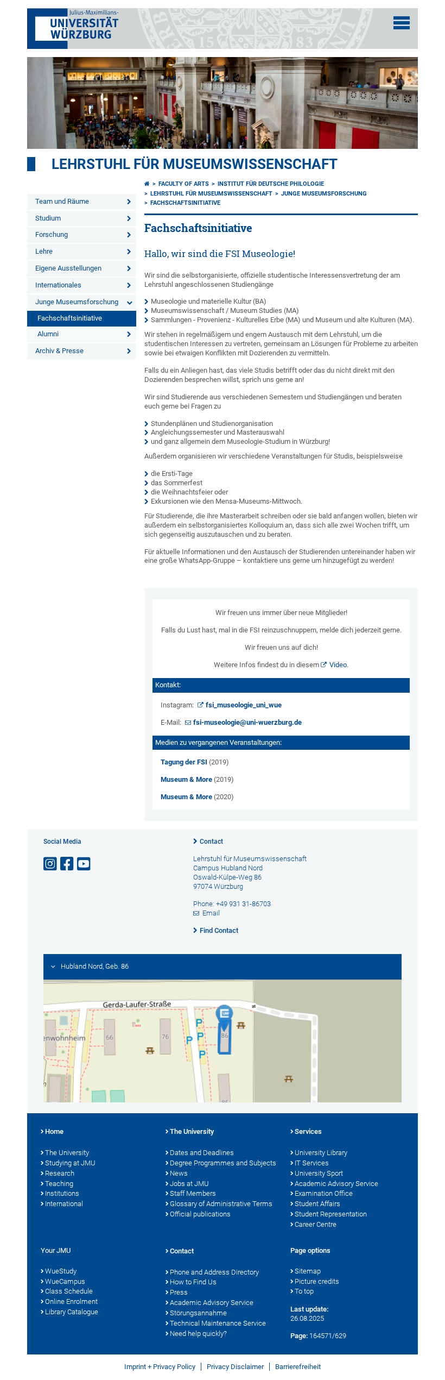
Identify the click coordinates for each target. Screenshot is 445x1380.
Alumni (48, 334)
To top (304, 1291)
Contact (211, 841)
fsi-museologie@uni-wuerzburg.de (247, 722)
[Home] (147, 183)
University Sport (319, 1173)
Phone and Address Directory (214, 1272)
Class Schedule (69, 1291)
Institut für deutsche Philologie (271, 183)
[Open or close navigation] (401, 22)
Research (59, 1173)
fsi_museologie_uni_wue (244, 705)
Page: (299, 1336)
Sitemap (308, 1271)
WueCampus (65, 1281)
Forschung (51, 234)
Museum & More (186, 779)
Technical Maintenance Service (218, 1323)
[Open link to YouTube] (84, 864)
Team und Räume (62, 201)
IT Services (312, 1163)
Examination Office (324, 1193)
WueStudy (61, 1271)
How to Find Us (193, 1282)
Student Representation (331, 1214)
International (64, 1204)
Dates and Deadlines (202, 1153)
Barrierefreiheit (298, 1367)
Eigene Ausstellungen (68, 268)
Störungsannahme (198, 1313)
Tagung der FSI (184, 762)
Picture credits (317, 1281)
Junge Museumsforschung (76, 302)
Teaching (59, 1184)
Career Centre (315, 1224)
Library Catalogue (71, 1312)
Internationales (58, 285)
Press (179, 1292)
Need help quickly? (198, 1333)
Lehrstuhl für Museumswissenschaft (195, 164)
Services (308, 1131)
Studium (48, 218)
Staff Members (193, 1193)
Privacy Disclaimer (235, 1367)
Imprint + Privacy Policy (159, 1367)
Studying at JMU (70, 1163)
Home (54, 1131)
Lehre (44, 251)
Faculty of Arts (183, 183)
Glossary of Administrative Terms (221, 1204)
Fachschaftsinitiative (69, 318)
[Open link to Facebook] (67, 864)
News (179, 1173)
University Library (321, 1153)
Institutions (62, 1193)
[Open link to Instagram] (51, 864)
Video (338, 665)
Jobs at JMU (189, 1184)
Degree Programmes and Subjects (223, 1163)
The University (67, 1153)
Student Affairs (317, 1204)
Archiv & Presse (59, 351)
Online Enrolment (71, 1301)
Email (211, 913)
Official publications (200, 1214)
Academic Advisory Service (336, 1184)
